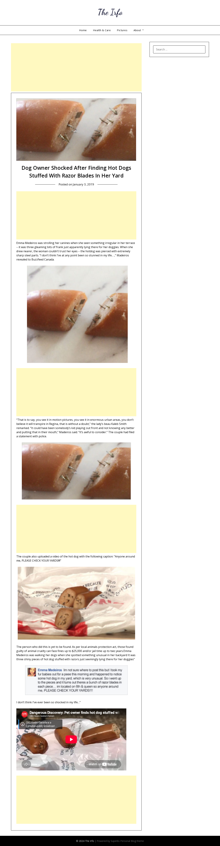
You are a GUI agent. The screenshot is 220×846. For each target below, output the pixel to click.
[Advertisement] (76, 67)
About (137, 30)
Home (83, 30)
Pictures (122, 30)
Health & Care (102, 30)
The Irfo (110, 12)
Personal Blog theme (132, 841)
